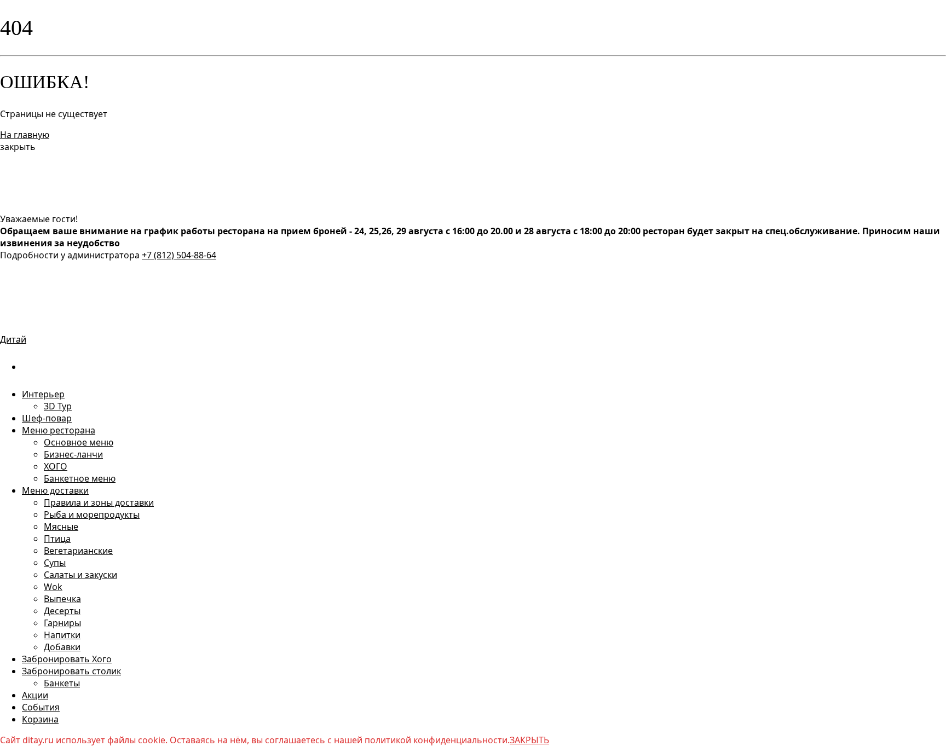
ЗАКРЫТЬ (529, 740)
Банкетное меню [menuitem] (80, 478)
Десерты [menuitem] (62, 611)
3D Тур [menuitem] (58, 406)
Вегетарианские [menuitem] (78, 551)
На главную (24, 135)
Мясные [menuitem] (61, 527)
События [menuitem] (41, 707)
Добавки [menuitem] (62, 647)
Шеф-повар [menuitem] (47, 418)
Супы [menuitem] (55, 563)
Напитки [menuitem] (62, 635)
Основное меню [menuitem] (78, 442)
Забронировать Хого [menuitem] (67, 659)
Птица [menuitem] (57, 539)
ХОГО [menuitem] (55, 466)
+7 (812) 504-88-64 (179, 255)
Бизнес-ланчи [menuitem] (73, 454)
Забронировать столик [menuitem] (71, 671)
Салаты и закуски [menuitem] (80, 575)
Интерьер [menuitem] (43, 394)
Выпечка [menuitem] (62, 599)
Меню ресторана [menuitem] (58, 430)
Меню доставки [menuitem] (55, 490)
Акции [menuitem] (35, 695)
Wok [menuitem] (53, 587)
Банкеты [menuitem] (62, 683)
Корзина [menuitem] (40, 719)
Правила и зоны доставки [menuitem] (99, 502)
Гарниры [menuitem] (62, 623)
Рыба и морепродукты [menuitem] (92, 514)
